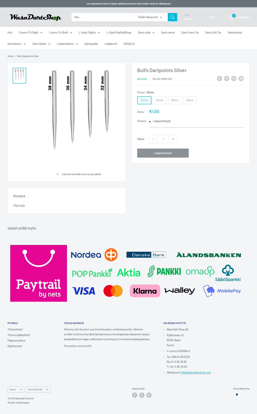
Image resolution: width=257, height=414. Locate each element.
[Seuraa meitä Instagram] (149, 395)
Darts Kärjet (39, 43)
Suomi (13, 389)
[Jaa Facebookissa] (219, 78)
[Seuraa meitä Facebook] (134, 395)
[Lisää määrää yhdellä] (173, 139)
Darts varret (168, 32)
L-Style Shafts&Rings (119, 32)
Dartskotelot (235, 32)
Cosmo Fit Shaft (58, 32)
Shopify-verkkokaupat (18, 402)
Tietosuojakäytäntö (19, 335)
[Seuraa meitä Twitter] (141, 395)
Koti (10, 32)
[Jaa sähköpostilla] (241, 78)
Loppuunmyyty (163, 153)
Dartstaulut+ (15, 43)
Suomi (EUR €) (35, 389)
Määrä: (141, 139)
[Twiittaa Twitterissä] (233, 78)
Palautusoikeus (16, 340)
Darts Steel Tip (190, 32)
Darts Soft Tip (213, 32)
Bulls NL (142, 79)
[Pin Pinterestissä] (226, 78)
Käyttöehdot (15, 346)
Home (10, 56)
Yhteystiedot (15, 329)
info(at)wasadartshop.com (195, 372)
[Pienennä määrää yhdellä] (153, 139)
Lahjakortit (111, 43)
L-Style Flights (87, 32)
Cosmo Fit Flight (28, 32)
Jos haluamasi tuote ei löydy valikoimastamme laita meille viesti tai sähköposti (128, 3)
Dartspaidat (91, 43)
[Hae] (172, 17)
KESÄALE (129, 43)
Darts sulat (144, 32)
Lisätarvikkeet (65, 43)
